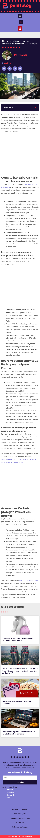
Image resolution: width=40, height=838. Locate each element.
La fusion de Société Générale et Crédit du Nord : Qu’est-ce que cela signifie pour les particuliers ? (20, 671)
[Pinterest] (20, 28)
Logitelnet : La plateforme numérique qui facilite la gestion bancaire (19, 733)
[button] (20, 16)
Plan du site (20, 822)
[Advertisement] (20, 155)
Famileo (10, 798)
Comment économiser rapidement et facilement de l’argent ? (17, 639)
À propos (15, 809)
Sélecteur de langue (20, 827)
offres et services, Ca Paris (28, 580)
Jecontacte (11, 789)
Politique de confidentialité (20, 818)
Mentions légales (20, 814)
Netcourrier (11, 795)
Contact (25, 809)
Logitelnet (10, 792)
